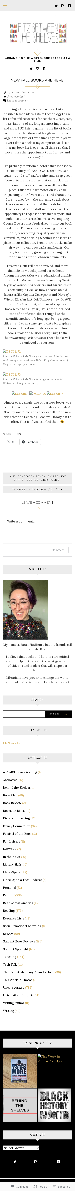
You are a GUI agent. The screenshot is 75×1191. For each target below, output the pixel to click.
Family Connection (16, 826)
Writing (8, 1011)
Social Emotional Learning (22, 926)
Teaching (9, 957)
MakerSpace (12, 872)
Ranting (8, 895)
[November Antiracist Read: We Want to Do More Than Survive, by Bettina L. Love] (20, 1071)
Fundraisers (11, 841)
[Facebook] (69, 5)
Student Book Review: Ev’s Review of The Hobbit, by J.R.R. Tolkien (39, 478)
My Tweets (11, 743)
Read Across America (18, 903)
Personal (9, 888)
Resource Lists (13, 918)
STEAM (8, 934)
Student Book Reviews (19, 941)
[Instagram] (63, 5)
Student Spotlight (15, 949)
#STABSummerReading (20, 772)
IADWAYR (9, 849)
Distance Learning (16, 818)
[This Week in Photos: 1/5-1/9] (54, 1059)
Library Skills (12, 864)
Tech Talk (10, 964)
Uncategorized (16, 96)
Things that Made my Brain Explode (28, 972)
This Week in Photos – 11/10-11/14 (36, 489)
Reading (9, 910)
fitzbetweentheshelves (20, 92)
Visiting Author (13, 1003)
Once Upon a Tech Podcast (22, 880)
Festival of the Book (17, 834)
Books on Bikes (14, 811)
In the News (11, 857)
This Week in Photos (17, 980)
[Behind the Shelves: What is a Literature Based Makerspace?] (20, 1105)
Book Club (10, 795)
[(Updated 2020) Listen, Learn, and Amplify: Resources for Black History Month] (54, 1105)
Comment (58, 550)
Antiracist (10, 780)
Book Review (12, 803)
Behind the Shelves (17, 787)
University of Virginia (18, 995)
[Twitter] (56, 5)
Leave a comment (18, 100)
